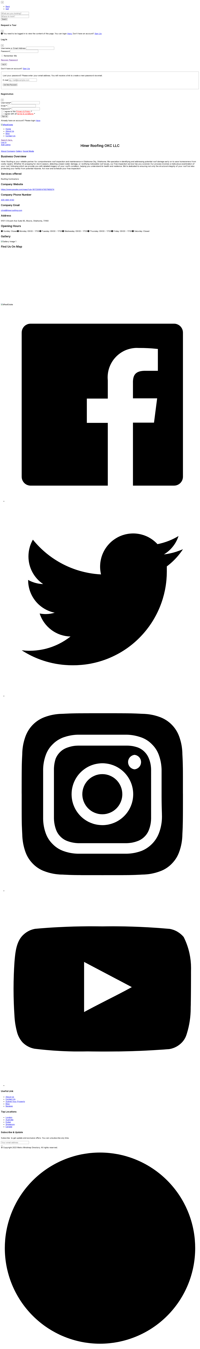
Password (5, 51)
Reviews (9, 1106)
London (9, 1117)
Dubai (8, 1122)
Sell (7, 9)
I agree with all (19, 114)
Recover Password (9, 60)
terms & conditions (25, 114)
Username (6, 103)
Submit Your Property (15, 1101)
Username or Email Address (13, 48)
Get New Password (10, 85)
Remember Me (10, 56)
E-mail (5, 80)
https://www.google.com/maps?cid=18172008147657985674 (27, 189)
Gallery (19, 151)
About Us (10, 131)
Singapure (10, 1124)
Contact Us (10, 136)
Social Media (28, 151)
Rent (8, 6)
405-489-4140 (7, 200)
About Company (8, 151)
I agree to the (18, 111)
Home (8, 129)
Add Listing (5, 145)
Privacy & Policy (23, 111)
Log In (4, 64)
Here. (69, 33)
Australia (9, 1120)
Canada (9, 1127)
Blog (7, 133)
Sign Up (98, 33)
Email (4, 106)
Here (38, 120)
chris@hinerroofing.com (11, 210)
